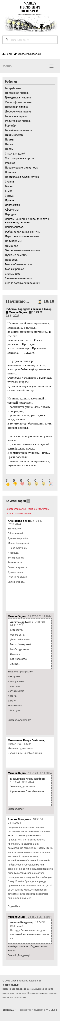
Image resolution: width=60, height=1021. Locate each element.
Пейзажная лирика (16, 92)
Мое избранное (14, 269)
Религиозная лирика (17, 120)
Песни (9, 144)
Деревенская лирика (18, 111)
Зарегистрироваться (29, 54)
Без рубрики (13, 88)
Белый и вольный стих (19, 130)
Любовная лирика (16, 106)
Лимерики (11, 245)
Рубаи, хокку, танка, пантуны (22, 231)
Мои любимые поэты (18, 264)
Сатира (9, 195)
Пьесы (9, 149)
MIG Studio (52, 1009)
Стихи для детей (15, 153)
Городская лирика (16, 116)
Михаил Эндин (17, 312)
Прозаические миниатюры (21, 167)
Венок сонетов (14, 227)
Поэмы (9, 139)
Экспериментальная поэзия (22, 250)
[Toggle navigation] (51, 66)
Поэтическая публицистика (22, 177)
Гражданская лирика (18, 97)
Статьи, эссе (12, 273)
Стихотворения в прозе (19, 158)
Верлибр (10, 125)
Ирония (9, 200)
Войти (8, 54)
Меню (7, 66)
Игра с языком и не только (22, 236)
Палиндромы (13, 241)
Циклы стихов (14, 134)
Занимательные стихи (18, 278)
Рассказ (10, 163)
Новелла (10, 172)
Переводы (11, 259)
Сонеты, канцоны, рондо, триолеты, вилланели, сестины (27, 220)
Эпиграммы (12, 205)
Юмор (8, 191)
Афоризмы (12, 209)
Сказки (9, 181)
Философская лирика (18, 102)
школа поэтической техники (22, 283)
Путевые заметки (16, 255)
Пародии (10, 214)
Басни (8, 186)
